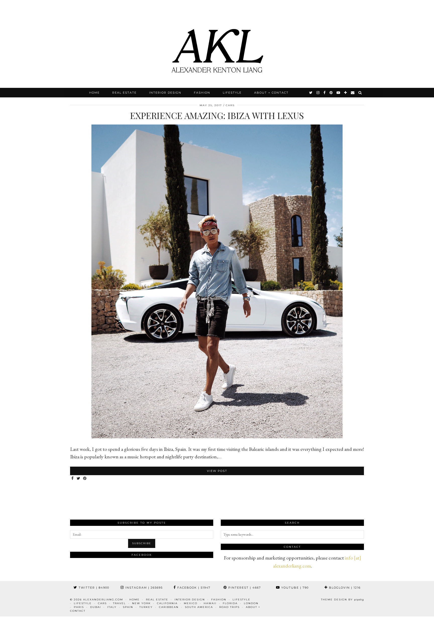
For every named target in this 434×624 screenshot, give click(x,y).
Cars (230, 105)
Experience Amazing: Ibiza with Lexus (217, 115)
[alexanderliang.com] (217, 44)
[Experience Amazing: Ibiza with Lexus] (217, 436)
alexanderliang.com (103, 599)
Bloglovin (344, 587)
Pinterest (244, 587)
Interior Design (165, 92)
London (251, 603)
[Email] (353, 92)
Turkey (146, 607)
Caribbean (169, 607)
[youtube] (339, 92)
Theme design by (342, 599)
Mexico (190, 603)
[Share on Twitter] (78, 478)
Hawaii (210, 603)
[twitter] (311, 92)
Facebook (193, 587)
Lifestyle (232, 92)
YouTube (294, 587)
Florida (230, 603)
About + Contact (271, 92)
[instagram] (318, 92)
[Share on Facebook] (72, 478)
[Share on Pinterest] (85, 478)
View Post (217, 471)
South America (199, 607)
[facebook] (324, 92)
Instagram (143, 587)
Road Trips (229, 607)
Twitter (93, 587)
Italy (112, 607)
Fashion (202, 92)
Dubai (95, 607)
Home (94, 92)
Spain (128, 607)
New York (141, 603)
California (167, 603)
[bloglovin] (345, 92)
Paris (79, 607)
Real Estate (124, 92)
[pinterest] (331, 92)
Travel (119, 603)
